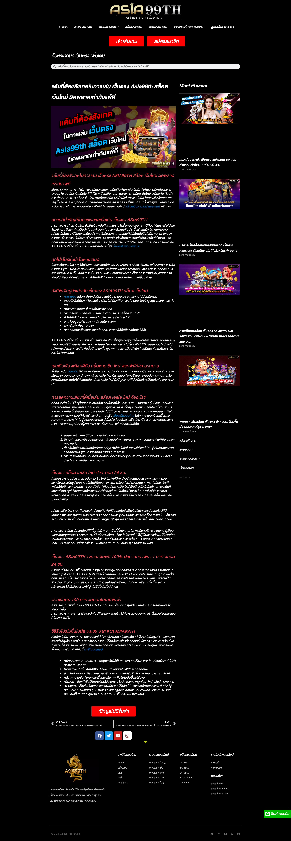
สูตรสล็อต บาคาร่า (222, 27)
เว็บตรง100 (186, 468)
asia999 (70, 296)
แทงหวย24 (185, 450)
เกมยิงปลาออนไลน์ (222, 754)
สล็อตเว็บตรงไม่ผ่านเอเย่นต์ (142, 206)
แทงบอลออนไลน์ (108, 27)
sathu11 (184, 477)
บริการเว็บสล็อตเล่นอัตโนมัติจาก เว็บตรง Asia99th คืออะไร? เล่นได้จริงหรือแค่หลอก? (208, 248)
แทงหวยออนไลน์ (189, 459)
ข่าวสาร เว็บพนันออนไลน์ (189, 27)
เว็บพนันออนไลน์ (123, 415)
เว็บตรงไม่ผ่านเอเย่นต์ (125, 246)
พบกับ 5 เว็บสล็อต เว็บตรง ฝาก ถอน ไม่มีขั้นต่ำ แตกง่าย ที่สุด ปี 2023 (208, 424)
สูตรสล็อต (217, 775)
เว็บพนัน (72, 371)
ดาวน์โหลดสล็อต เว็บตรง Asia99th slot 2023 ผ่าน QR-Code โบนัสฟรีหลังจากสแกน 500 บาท (209, 336)
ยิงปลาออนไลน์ (158, 27)
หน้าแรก (62, 27)
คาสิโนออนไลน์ (83, 27)
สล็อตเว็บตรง (187, 441)
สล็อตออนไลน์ (133, 27)
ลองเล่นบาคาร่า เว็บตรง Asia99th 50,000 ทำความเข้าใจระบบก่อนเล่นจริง (207, 162)
